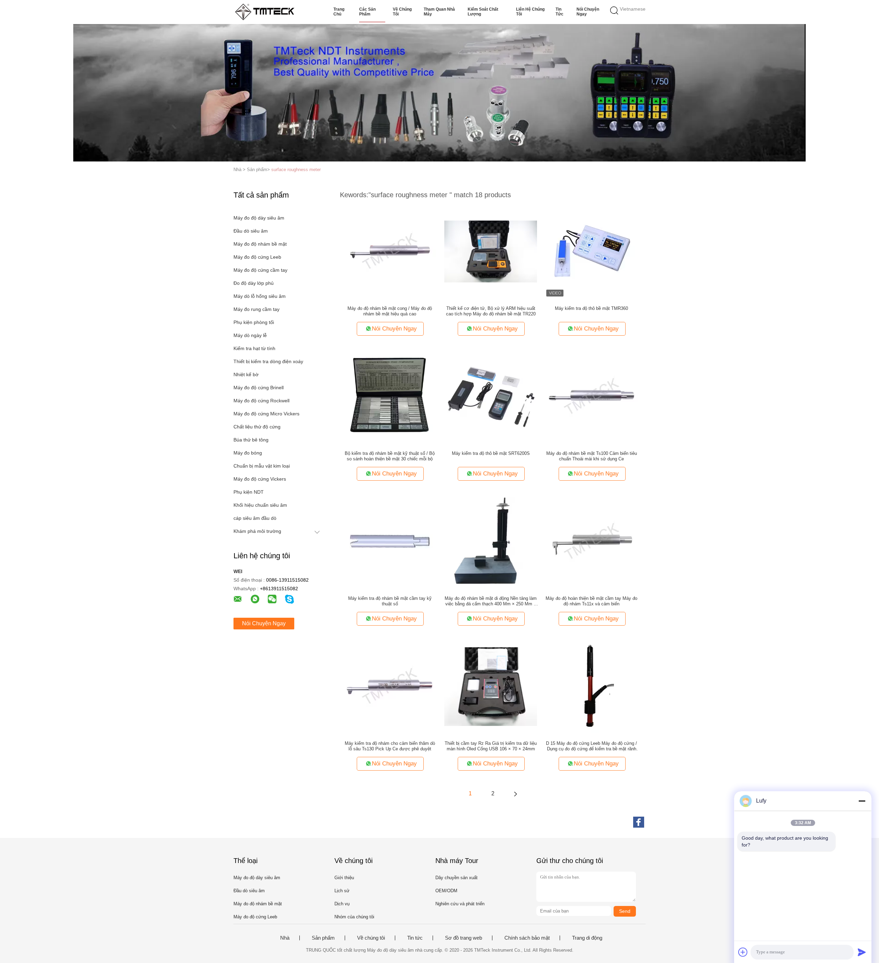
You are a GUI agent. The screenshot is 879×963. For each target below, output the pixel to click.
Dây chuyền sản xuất (456, 877)
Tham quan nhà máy (439, 11)
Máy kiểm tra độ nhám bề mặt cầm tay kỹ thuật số (390, 601)
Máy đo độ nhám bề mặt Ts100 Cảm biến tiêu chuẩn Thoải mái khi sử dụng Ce (591, 456)
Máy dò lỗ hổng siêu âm (259, 296)
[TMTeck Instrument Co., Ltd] (266, 12)
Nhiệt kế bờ (246, 374)
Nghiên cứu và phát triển (459, 903)
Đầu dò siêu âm (250, 231)
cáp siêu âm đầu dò (254, 518)
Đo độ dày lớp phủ (253, 283)
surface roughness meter (296, 169)
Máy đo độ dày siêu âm (258, 218)
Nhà (284, 938)
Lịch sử (342, 890)
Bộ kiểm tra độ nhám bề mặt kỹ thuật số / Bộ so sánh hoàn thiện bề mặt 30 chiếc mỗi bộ (390, 456)
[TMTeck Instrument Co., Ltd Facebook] (638, 822)
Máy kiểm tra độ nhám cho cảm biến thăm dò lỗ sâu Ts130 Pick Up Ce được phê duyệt (390, 746)
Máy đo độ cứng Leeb (257, 257)
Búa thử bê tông (251, 440)
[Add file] (743, 952)
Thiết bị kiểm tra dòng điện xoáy (268, 361)
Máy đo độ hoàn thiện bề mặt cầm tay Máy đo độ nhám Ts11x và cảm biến (591, 601)
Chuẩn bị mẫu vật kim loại (261, 466)
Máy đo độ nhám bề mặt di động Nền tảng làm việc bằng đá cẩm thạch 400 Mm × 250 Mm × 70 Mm (491, 601)
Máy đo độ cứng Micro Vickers (266, 413)
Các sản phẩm (367, 11)
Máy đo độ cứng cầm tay (260, 270)
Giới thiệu (344, 877)
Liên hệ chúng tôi (530, 11)
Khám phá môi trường (257, 531)
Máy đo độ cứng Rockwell (261, 400)
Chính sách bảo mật (527, 938)
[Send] (861, 952)
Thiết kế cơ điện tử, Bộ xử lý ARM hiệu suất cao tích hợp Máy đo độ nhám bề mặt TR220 (491, 311)
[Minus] (862, 801)
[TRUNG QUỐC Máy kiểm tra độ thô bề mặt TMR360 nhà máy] (591, 251)
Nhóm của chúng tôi (354, 916)
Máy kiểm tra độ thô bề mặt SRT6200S (491, 453)
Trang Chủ (338, 11)
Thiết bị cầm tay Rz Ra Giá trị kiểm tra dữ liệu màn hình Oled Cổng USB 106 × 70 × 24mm (491, 746)
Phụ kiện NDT (248, 492)
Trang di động (587, 938)
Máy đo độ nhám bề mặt (260, 244)
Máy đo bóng (247, 453)
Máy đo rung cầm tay (256, 309)
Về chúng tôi (402, 11)
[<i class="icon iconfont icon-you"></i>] (515, 793)
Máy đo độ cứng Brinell (258, 387)
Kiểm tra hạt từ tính (254, 348)
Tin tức (559, 11)
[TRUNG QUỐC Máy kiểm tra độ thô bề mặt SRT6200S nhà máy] (491, 396)
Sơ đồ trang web (463, 938)
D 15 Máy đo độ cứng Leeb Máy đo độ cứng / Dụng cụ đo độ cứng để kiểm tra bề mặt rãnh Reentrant (591, 746)
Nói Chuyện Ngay (588, 11)
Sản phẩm (323, 938)
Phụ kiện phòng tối (253, 322)
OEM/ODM (446, 890)
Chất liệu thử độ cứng (257, 426)
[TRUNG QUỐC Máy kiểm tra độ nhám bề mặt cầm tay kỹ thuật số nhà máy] (390, 541)
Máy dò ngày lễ (250, 335)
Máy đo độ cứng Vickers (259, 479)
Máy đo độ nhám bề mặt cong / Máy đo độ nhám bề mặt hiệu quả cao (389, 311)
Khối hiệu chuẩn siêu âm (260, 505)
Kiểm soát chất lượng (483, 11)
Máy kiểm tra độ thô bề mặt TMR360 (591, 308)
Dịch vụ (342, 903)
